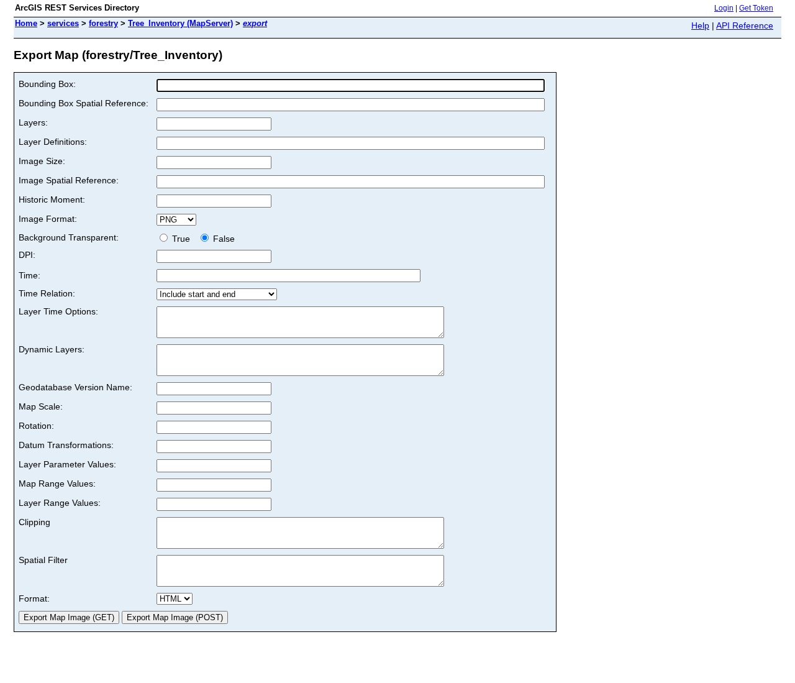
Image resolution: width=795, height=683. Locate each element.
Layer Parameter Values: (67, 464)
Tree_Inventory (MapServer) (180, 23)
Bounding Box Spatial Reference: (83, 103)
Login (724, 8)
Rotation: (36, 426)
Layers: (33, 122)
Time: (29, 275)
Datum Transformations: (66, 445)
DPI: (27, 255)
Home (26, 23)
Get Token (756, 8)
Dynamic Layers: (51, 349)
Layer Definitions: (53, 142)
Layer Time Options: (58, 311)
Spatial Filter (43, 560)
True (182, 239)
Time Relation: (47, 293)
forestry (103, 23)
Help (700, 25)
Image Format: (48, 219)
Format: (34, 598)
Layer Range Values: (60, 503)
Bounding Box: (47, 84)
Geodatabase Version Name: (75, 387)
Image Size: (42, 161)
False (223, 239)
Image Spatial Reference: (69, 180)
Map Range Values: (57, 483)
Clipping (34, 522)
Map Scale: (41, 406)
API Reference (744, 25)
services (63, 23)
